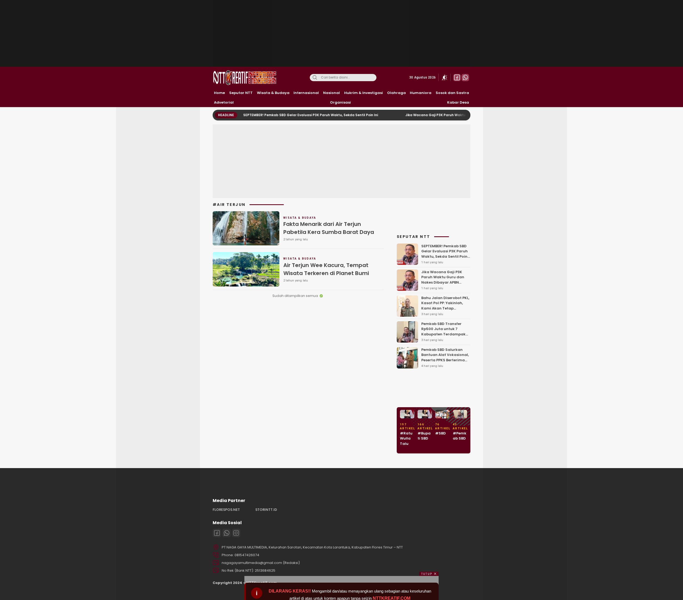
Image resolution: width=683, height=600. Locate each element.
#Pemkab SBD (459, 436)
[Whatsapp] (226, 533)
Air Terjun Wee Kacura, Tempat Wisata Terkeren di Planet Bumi (326, 269)
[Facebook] (217, 533)
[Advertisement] (342, 33)
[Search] (315, 77)
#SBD (440, 433)
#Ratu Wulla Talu (406, 438)
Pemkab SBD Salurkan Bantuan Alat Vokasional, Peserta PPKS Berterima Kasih (445, 357)
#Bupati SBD (424, 436)
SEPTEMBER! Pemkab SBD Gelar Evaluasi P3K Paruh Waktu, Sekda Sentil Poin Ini (290, 115)
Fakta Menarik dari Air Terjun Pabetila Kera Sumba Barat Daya (328, 228)
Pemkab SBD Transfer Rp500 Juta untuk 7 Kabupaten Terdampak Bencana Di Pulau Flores (443, 331)
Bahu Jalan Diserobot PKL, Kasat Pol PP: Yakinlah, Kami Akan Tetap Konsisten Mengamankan (445, 305)
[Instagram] (236, 533)
